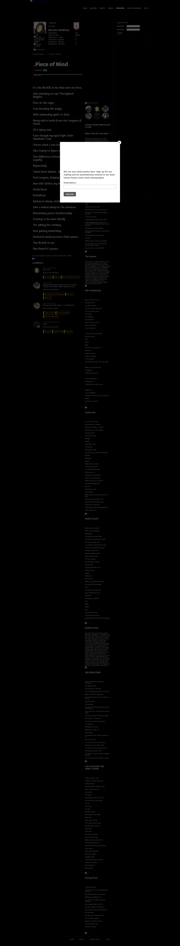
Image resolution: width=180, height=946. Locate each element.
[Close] (119, 142)
